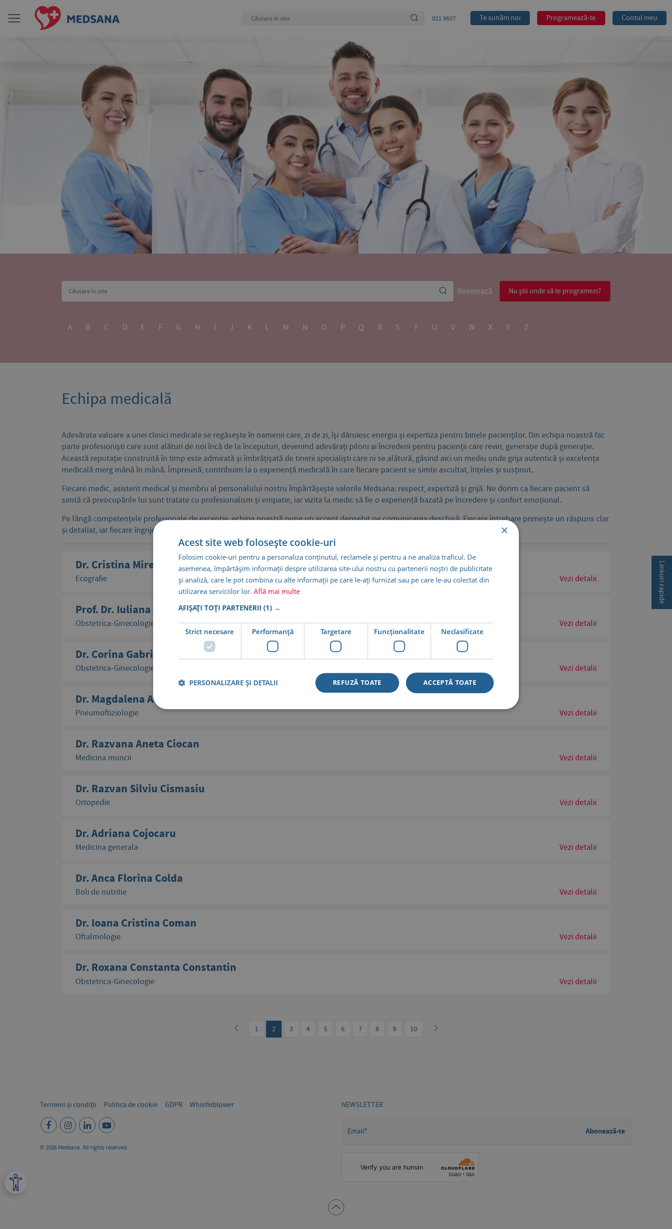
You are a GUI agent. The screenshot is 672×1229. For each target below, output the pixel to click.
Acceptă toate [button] (449, 682)
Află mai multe (277, 591)
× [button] (504, 530)
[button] (336, 608)
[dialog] (336, 614)
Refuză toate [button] (357, 682)
